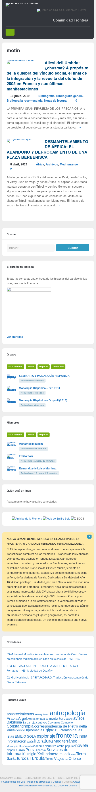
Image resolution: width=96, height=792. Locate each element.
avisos (79, 718)
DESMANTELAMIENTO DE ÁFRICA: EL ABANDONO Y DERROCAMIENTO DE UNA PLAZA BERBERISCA (47, 149)
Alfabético (58, 366)
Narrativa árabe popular (60, 746)
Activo (30, 366)
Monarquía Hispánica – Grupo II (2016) (43, 400)
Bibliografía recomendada (24, 100)
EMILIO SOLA (25, 736)
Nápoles (12, 750)
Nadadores (37, 746)
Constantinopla (20, 726)
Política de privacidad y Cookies (44, 781)
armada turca (57, 718)
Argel (22, 718)
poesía (42, 750)
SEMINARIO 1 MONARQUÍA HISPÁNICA (44, 375)
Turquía (37, 758)
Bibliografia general (69, 96)
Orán (21, 750)
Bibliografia (46, 96)
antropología (68, 713)
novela (81, 745)
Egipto (48, 730)
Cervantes (54, 722)
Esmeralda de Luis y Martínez (37, 468)
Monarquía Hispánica (18, 746)
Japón (30, 741)
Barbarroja (29, 722)
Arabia (12, 718)
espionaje (46, 735)
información (16, 741)
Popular (43, 366)
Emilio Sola (26, 456)
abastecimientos (20, 714)
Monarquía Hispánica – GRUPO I (39, 388)
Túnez (49, 758)
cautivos (41, 722)
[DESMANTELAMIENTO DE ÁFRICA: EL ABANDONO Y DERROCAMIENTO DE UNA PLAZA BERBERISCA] (19, 139)
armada (40, 718)
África (40, 164)
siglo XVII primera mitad (48, 754)
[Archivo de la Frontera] (22, 2)
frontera (67, 735)
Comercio (67, 722)
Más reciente (15, 366)
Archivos (52, 164)
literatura (43, 741)
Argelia (31, 718)
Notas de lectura (55, 100)
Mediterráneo (69, 164)
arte (70, 718)
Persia (31, 749)
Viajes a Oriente (67, 758)
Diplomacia (33, 730)
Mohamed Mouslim (31, 443)
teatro (72, 754)
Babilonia (14, 722)
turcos (23, 758)
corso (19, 730)
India (83, 736)
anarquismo (42, 714)
